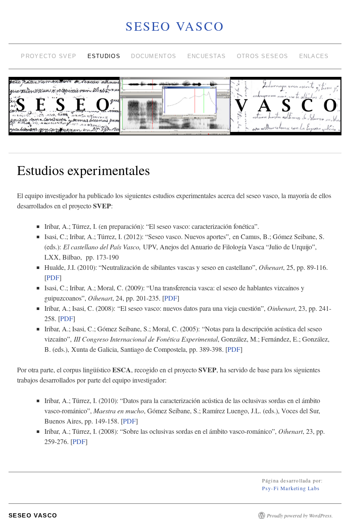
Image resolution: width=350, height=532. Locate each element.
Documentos (153, 56)
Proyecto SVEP (48, 56)
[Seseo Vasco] (175, 110)
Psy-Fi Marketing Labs (291, 488)
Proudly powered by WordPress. (300, 515)
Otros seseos (263, 56)
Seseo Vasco (175, 25)
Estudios (104, 56)
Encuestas (206, 56)
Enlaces (314, 56)
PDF (53, 277)
